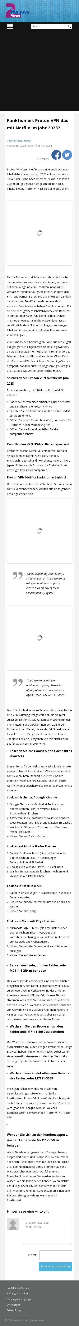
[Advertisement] (39, 72)
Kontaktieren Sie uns (18, 1288)
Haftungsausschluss (17, 1293)
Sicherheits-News (20, 140)
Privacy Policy (14, 1310)
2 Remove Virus (17, 10)
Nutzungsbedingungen (19, 1299)
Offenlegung (13, 1304)
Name (32, 1255)
